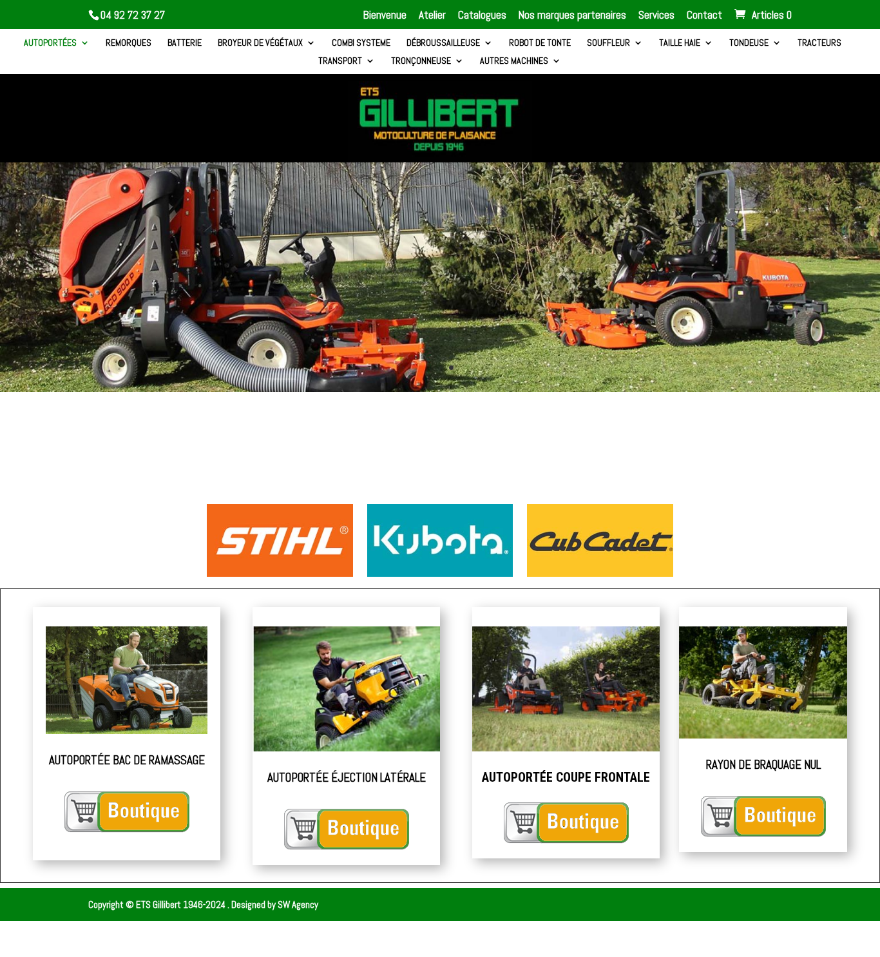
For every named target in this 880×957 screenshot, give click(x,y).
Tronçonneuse (421, 61)
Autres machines (514, 61)
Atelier (432, 16)
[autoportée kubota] (440, 388)
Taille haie (679, 43)
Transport (340, 61)
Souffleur (608, 43)
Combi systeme (361, 43)
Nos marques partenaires (572, 16)
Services (656, 16)
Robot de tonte (540, 43)
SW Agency (298, 904)
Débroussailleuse (443, 43)
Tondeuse (749, 43)
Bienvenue (385, 16)
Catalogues (482, 16)
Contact (704, 16)
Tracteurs (819, 43)
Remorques (128, 43)
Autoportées (50, 43)
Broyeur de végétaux (260, 43)
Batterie (184, 43)
